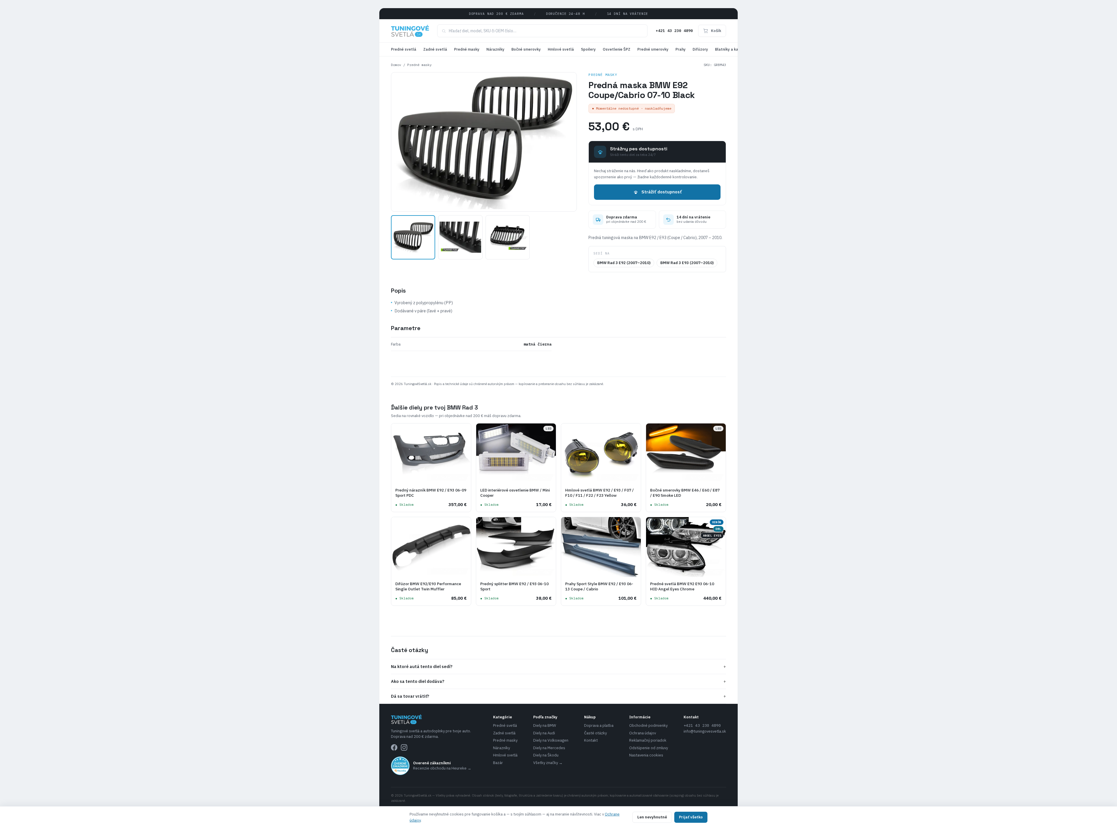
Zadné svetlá (435, 49)
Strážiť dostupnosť (661, 192)
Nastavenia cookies (646, 755)
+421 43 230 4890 (674, 30)
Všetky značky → (548, 762)
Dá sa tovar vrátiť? (558, 696)
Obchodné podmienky (648, 725)
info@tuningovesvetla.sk (705, 731)
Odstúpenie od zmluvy (648, 747)
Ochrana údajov (642, 733)
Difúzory (700, 49)
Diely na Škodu (545, 755)
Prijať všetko (691, 817)
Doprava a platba (598, 725)
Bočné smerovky (526, 49)
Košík (716, 30)
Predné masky (466, 49)
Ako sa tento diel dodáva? (558, 681)
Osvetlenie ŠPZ (616, 49)
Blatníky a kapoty (731, 49)
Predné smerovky (652, 49)
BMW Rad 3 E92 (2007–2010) (623, 262)
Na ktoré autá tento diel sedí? (558, 666)
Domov (396, 65)
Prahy (680, 49)
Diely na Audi (544, 733)
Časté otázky (595, 733)
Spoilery (588, 49)
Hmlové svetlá (561, 49)
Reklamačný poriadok (647, 740)
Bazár (498, 762)
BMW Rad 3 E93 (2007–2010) (687, 262)
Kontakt (591, 740)
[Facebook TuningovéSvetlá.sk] (394, 747)
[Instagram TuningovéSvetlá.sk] (404, 747)
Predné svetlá (403, 49)
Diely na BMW (544, 725)
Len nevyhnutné (652, 817)
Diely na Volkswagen (550, 740)
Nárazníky (495, 49)
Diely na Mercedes (549, 747)
